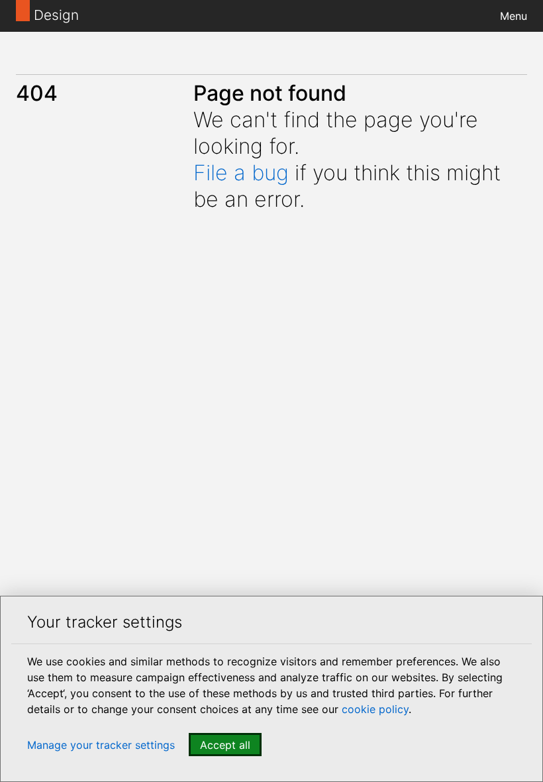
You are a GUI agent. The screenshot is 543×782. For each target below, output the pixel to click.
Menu (513, 16)
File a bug (241, 173)
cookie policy (375, 709)
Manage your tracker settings (101, 745)
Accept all (225, 745)
